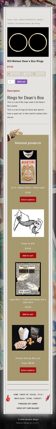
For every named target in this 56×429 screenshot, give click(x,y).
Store (16, 19)
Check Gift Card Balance (28, 408)
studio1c (35, 423)
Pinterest (40, 74)
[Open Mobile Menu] (7, 3)
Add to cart (21, 81)
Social (33, 394)
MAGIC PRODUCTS (28, 19)
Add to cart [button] (28, 255)
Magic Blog (20, 398)
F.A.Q (40, 394)
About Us (24, 394)
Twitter (28, 74)
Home (9, 19)
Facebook (15, 74)
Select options (28, 199)
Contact (37, 398)
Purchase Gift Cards (27, 404)
